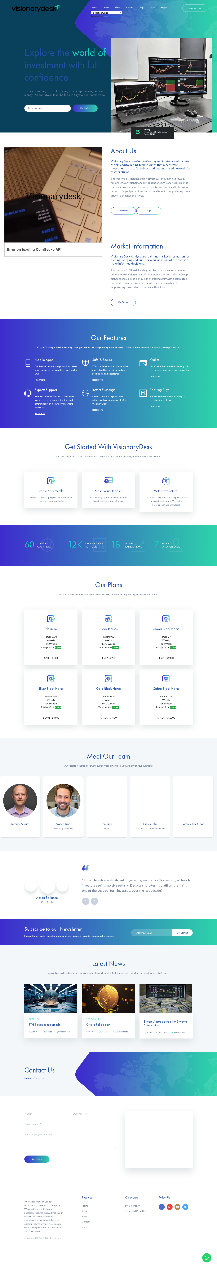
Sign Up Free (195, 8)
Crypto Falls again (98, 1024)
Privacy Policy (132, 1205)
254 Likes (47, 1032)
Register (164, 7)
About (106, 7)
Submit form (37, 1159)
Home (94, 7)
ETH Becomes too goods (44, 1024)
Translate (114, 16)
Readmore (40, 379)
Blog (141, 7)
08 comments (64, 1032)
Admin (33, 1032)
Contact (129, 7)
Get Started (85, 108)
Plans (117, 7)
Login (152, 7)
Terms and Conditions (136, 1211)
